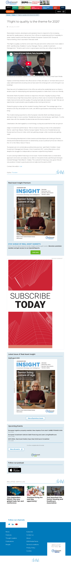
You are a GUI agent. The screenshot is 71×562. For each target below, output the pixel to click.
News (14, 15)
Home (8, 15)
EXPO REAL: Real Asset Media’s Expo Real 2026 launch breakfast (28, 439)
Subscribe (10, 11)
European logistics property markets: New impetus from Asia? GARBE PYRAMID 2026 (35, 431)
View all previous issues (35, 418)
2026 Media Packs (32, 541)
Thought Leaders (11, 538)
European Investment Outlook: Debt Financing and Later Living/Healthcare (32, 435)
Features (8, 535)
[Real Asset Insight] (11, 2)
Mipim (62, 7)
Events (27, 7)
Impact (15, 7)
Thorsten (14, 172)
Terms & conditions (32, 544)
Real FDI (20, 8)
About (28, 538)
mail (20, 166)
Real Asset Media (46, 8)
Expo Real (55, 8)
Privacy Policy (30, 548)
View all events (15, 449)
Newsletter (35, 8)
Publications (10, 541)
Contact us (29, 535)
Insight (9, 7)
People (8, 544)
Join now (35, 252)
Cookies (29, 551)
